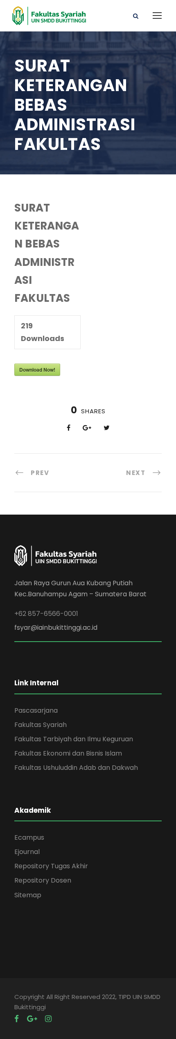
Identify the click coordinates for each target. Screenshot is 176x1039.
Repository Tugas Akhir (51, 866)
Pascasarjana (36, 710)
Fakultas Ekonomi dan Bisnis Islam (68, 753)
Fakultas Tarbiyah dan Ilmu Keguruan (73, 739)
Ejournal (27, 851)
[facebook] (16, 1018)
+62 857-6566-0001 (46, 613)
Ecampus (29, 837)
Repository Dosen (42, 880)
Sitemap (27, 895)
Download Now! (37, 369)
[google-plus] (32, 1018)
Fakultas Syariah (40, 724)
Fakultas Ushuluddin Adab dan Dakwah (76, 767)
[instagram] (48, 1018)
